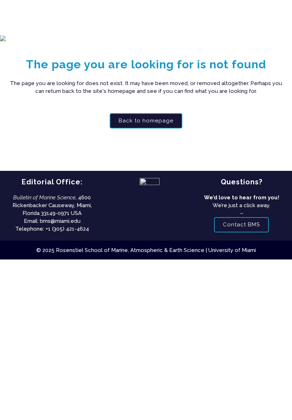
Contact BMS (241, 224)
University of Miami (232, 250)
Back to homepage (146, 120)
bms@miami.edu (60, 221)
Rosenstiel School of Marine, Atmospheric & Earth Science (130, 250)
